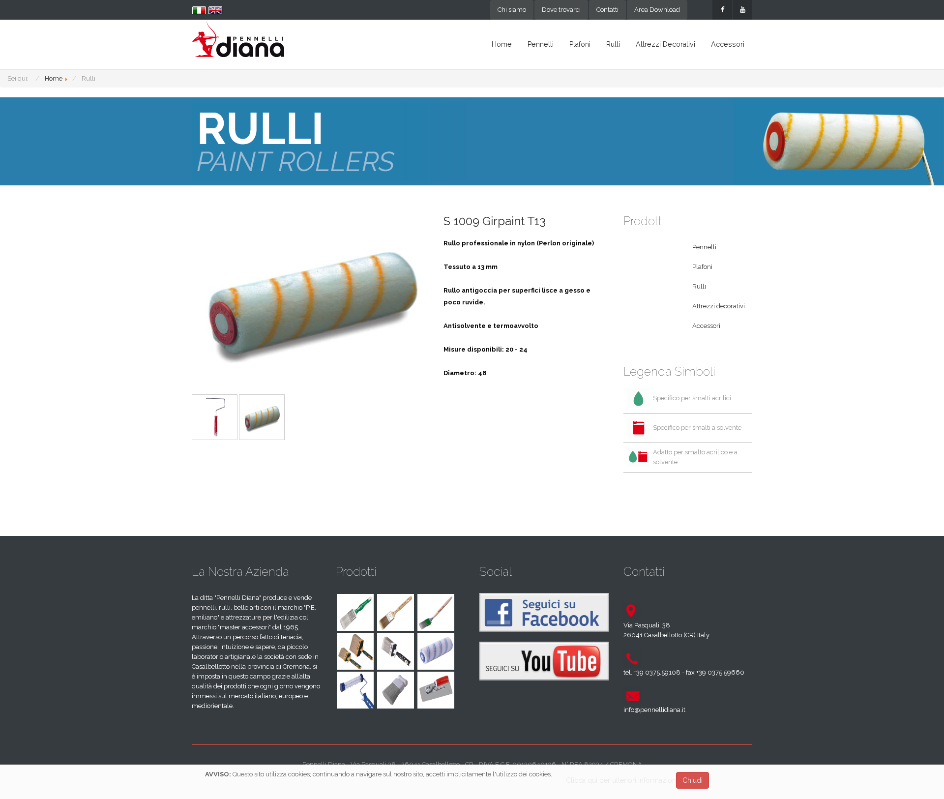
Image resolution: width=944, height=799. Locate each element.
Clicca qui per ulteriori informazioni (622, 780)
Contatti (607, 9)
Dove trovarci (561, 9)
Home (502, 44)
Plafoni (579, 44)
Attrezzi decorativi (665, 44)
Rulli (613, 44)
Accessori (727, 44)
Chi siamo (512, 9)
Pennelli (541, 44)
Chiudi (692, 780)
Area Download (657, 9)
